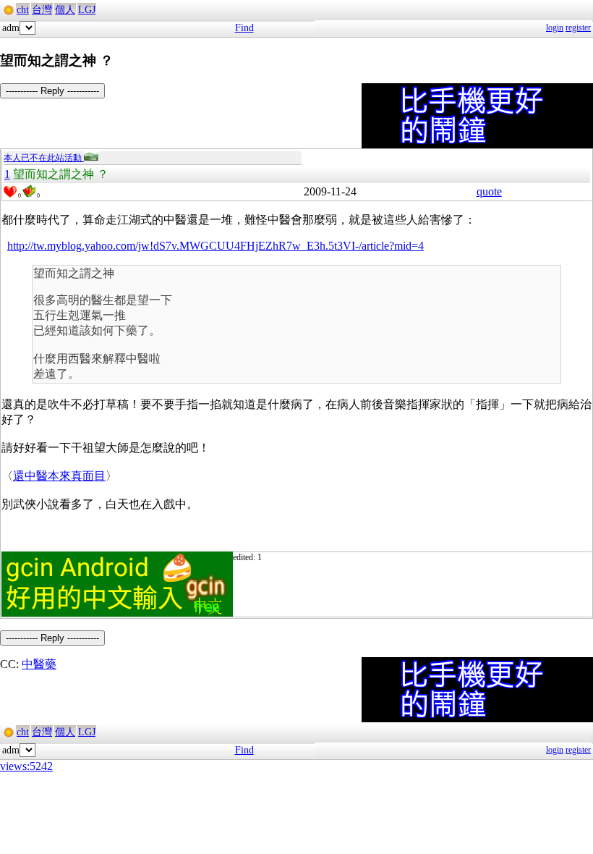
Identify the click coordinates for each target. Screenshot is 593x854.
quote (489, 191)
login (554, 27)
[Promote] (10, 192)
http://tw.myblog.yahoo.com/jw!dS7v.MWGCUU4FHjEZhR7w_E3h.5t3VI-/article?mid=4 (215, 246)
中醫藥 (39, 664)
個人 (65, 9)
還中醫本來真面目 (59, 476)
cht (23, 9)
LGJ (86, 9)
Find (244, 27)
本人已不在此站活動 (44, 158)
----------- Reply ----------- (52, 90)
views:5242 (26, 766)
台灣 (42, 9)
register (578, 27)
